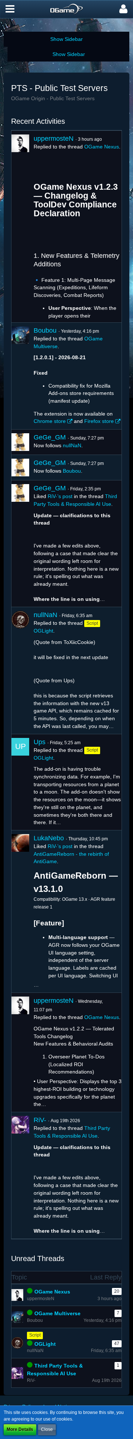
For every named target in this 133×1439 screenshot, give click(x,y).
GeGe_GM (50, 437)
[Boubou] (20, 376)
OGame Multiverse (57, 1313)
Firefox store (99, 421)
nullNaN (72, 445)
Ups (39, 742)
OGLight (43, 631)
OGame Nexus (101, 147)
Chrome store (50, 421)
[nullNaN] (20, 670)
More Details (20, 1429)
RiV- (40, 1120)
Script (35, 1335)
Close (47, 1429)
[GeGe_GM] (20, 442)
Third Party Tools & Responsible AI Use (55, 1369)
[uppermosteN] (20, 226)
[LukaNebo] (20, 911)
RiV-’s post (60, 496)
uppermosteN (54, 138)
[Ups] (20, 782)
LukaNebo (49, 838)
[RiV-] (20, 1175)
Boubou (45, 330)
